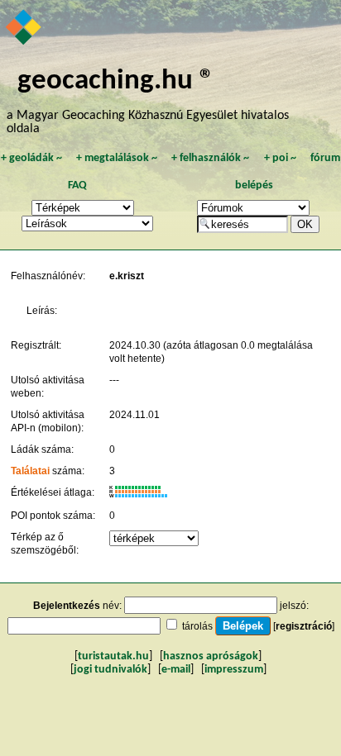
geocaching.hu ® (115, 81)
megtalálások (116, 158)
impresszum (233, 669)
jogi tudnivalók (110, 669)
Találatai (30, 471)
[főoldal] (24, 29)
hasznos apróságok (210, 656)
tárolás (197, 626)
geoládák (31, 158)
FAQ (77, 185)
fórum (325, 158)
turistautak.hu (113, 656)
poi (280, 158)
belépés (254, 185)
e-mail (175, 669)
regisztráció (304, 626)
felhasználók (210, 158)
